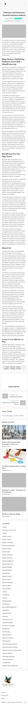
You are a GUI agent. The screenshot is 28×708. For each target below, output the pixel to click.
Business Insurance (7, 558)
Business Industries (7, 555)
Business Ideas (18, 18)
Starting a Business (7, 653)
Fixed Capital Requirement (9, 607)
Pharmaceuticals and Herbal (9, 647)
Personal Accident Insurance (9, 644)
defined (18, 366)
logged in (11, 415)
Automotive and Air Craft (9, 530)
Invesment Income (7, 619)
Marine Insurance (6, 635)
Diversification (6, 595)
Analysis (4, 527)
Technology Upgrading (8, 656)
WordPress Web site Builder (11, 514)
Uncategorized (6, 662)
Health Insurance (6, 613)
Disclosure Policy (14, 689)
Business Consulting (7, 542)
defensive (12, 366)
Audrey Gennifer (9, 18)
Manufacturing (6, 632)
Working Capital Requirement (10, 665)
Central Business (6, 588)
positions (18, 368)
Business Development (8, 545)
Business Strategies (7, 582)
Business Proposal (7, 576)
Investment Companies (8, 625)
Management (6, 628)
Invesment (5, 616)
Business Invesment (7, 564)
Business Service (6, 579)
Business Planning (7, 570)
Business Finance (6, 548)
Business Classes (6, 539)
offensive (12, 368)
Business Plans (6, 573)
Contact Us (6, 689)
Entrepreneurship (6, 601)
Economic (4, 598)
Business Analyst (6, 536)
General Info (5, 610)
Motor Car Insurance (7, 638)
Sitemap (23, 689)
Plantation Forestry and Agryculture (11, 650)
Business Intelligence (7, 561)
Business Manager (7, 567)
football (6, 368)
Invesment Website (7, 622)
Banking (4, 533)
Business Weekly (6, 585)
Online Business (6, 641)
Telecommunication (7, 659)
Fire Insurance (6, 604)
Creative (4, 592)
